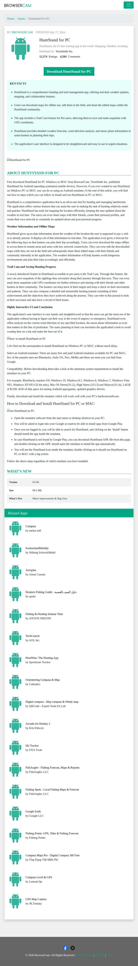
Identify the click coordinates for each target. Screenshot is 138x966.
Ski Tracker (32, 745)
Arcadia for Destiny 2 (38, 723)
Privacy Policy (85, 955)
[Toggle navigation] (129, 5)
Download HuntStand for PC (69, 71)
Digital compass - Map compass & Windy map (52, 701)
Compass (31, 526)
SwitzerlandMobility (37, 548)
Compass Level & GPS (39, 877)
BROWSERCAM (22, 32)
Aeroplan (31, 570)
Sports (21, 18)
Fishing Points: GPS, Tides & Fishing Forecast (52, 833)
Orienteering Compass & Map (43, 679)
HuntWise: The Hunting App (42, 657)
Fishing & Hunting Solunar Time (44, 614)
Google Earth (33, 811)
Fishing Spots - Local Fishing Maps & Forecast (52, 789)
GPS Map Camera (36, 899)
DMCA (100, 955)
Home (10, 18)
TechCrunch (33, 635)
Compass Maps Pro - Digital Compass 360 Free (53, 855)
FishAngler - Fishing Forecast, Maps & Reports (52, 767)
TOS (110, 955)
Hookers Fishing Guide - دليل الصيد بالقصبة (51, 592)
